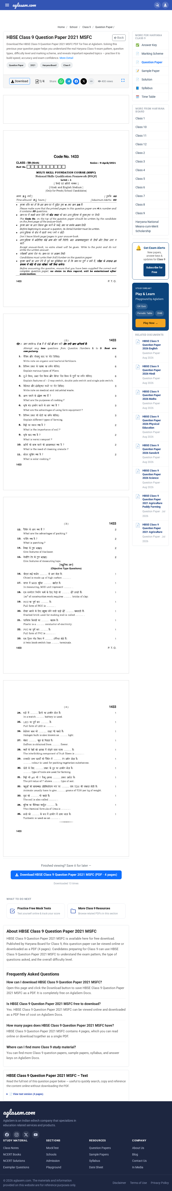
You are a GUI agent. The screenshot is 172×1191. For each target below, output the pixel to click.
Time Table (146, 96)
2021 (32, 65)
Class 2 (140, 152)
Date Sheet (96, 1167)
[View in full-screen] (123, 80)
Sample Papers (99, 1154)
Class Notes (11, 1148)
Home (61, 27)
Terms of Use (138, 1182)
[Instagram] (16, 1134)
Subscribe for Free (154, 270)
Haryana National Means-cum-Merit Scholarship (147, 226)
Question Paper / (104, 27)
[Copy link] (91, 81)
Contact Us (139, 1160)
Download (21, 81)
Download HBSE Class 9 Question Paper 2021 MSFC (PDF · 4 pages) (68, 875)
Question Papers (100, 1148)
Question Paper (16, 65)
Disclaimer (119, 1182)
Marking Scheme (149, 53)
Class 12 (141, 144)
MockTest (52, 1148)
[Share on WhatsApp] (61, 81)
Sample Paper (148, 71)
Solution (144, 79)
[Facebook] (7, 1134)
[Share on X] (84, 81)
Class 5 (140, 178)
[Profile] (165, 5)
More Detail (66, 57)
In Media (137, 1167)
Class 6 (140, 187)
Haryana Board (49, 65)
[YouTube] (35, 1134)
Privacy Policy (160, 1182)
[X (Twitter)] (26, 1134)
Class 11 (141, 135)
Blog (135, 1154)
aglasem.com (24, 5)
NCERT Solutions (14, 1160)
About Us (138, 1148)
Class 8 (140, 204)
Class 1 (140, 118)
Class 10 (141, 127)
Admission (53, 1160)
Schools (51, 1154)
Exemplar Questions (16, 1167)
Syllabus (144, 88)
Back (120, 37)
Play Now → (150, 323)
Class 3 (140, 161)
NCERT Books (12, 1154)
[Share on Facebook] (76, 81)
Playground (53, 1167)
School (73, 27)
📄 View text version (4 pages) (26, 1094)
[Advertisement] (66, 109)
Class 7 (140, 196)
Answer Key (146, 45)
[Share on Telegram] (68, 81)
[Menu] (7, 5)
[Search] (157, 5)
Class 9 (86, 27)
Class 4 (140, 170)
